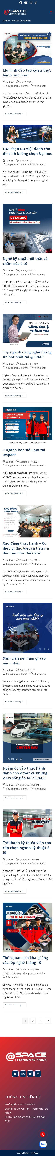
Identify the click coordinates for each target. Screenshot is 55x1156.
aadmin (10, 82)
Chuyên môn (12, 85)
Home (6, 20)
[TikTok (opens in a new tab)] (35, 2)
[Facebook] (15, 1073)
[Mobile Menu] (51, 12)
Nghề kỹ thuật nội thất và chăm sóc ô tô (25, 261)
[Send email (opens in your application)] (30, 2)
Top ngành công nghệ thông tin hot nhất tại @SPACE (27, 354)
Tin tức (24, 85)
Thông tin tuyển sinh (33, 973)
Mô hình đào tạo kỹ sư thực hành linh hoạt (27, 73)
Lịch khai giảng (13, 973)
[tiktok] (37, 1073)
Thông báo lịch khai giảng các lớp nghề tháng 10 (25, 960)
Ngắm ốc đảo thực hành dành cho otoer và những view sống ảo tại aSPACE (25, 773)
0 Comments (39, 85)
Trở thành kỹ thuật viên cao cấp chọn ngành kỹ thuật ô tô (27, 847)
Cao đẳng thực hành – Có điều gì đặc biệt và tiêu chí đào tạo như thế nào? (26, 548)
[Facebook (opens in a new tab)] (20, 2)
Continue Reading (15, 114)
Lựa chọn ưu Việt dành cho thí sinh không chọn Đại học (27, 151)
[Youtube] (30, 1073)
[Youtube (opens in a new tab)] (25, 2)
